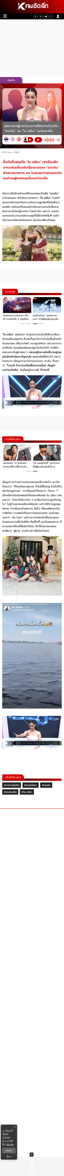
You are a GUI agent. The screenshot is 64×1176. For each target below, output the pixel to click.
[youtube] (46, 17)
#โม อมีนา (26, 792)
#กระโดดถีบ (10, 792)
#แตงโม (46, 785)
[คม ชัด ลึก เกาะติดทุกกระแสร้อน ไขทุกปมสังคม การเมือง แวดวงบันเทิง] (32, 6)
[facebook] (35, 17)
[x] (41, 17)
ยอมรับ (9, 1150)
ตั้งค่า (9, 1156)
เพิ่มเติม (10, 1144)
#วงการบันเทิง (11, 785)
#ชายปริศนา (30, 785)
